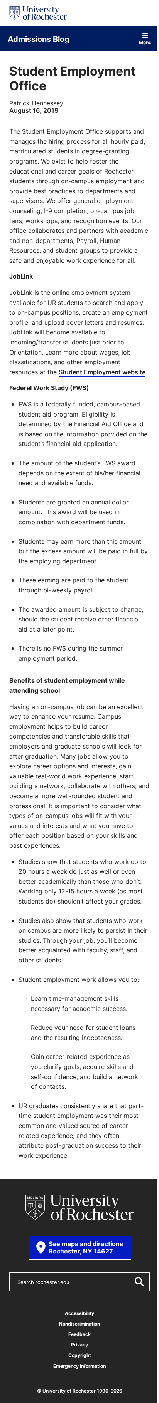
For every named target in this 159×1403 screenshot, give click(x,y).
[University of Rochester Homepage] (38, 13)
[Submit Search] (139, 1282)
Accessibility (79, 1313)
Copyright (79, 1355)
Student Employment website (102, 372)
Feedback (79, 1334)
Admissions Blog (38, 38)
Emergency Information (79, 1366)
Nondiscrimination (79, 1323)
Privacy (79, 1344)
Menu (145, 42)
